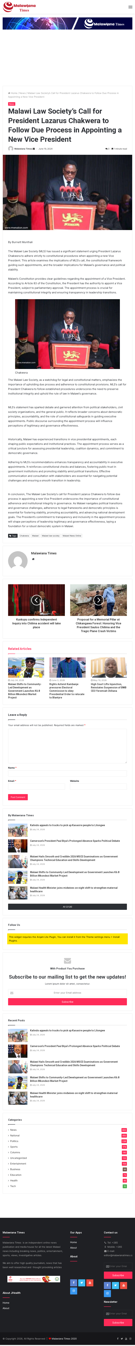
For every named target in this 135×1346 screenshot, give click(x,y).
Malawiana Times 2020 (64, 1338)
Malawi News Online (72, 535)
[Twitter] (81, 1282)
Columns (15, 1152)
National (15, 1135)
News (22, 93)
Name (12, 767)
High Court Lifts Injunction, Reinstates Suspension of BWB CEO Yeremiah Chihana (108, 687)
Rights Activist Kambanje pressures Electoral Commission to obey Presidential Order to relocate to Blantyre (66, 691)
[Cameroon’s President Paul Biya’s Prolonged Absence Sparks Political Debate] (17, 845)
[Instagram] (73, 1290)
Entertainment (18, 1163)
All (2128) (67, 906)
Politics (14, 1141)
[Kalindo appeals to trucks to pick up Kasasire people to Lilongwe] (17, 830)
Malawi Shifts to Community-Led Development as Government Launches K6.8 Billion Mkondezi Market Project (24, 691)
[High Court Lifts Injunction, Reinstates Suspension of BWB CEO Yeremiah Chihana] (109, 667)
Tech (13, 1186)
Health (14, 1180)
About (6, 1308)
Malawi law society (50, 535)
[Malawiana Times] (19, 7)
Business (15, 1169)
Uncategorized (18, 1158)
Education (15, 1174)
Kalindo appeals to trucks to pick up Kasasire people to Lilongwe (67, 825)
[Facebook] (73, 1282)
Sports (14, 1146)
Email (12, 780)
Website (74, 780)
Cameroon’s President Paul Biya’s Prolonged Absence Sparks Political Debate (75, 840)
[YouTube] (89, 1282)
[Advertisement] (67, 59)
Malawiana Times (23, 148)
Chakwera (24, 535)
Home (13, 93)
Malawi (35, 535)
